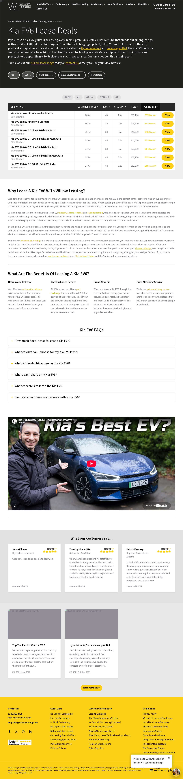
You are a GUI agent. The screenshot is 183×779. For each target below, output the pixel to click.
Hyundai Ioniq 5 (91, 48)
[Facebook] (9, 732)
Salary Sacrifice (96, 748)
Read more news (91, 687)
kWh (105, 107)
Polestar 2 (62, 212)
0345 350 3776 (15, 714)
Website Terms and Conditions (157, 718)
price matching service (158, 289)
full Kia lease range (42, 63)
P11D (134, 107)
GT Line (90, 97)
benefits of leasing (30, 240)
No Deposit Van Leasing (61, 726)
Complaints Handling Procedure (158, 739)
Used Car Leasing (80, 4)
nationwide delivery (32, 289)
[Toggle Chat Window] (176, 772)
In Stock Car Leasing (60, 722)
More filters (96, 75)
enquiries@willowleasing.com (23, 722)
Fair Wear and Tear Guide (101, 726)
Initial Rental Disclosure (154, 744)
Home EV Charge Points (100, 744)
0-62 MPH (119, 107)
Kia (12, 75)
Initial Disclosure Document (156, 722)
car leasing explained (58, 256)
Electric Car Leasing (59, 718)
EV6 (26, 75)
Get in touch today (85, 256)
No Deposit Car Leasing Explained (105, 722)
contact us (72, 63)
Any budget (45, 75)
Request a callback (165, 8)
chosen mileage (143, 248)
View (167, 115)
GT (116, 97)
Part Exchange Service (61, 744)
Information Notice (152, 731)
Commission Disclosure (154, 735)
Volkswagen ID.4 (117, 48)
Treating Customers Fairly (155, 726)
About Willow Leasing (99, 739)
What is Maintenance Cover (102, 731)
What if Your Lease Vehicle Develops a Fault (109, 735)
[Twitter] (16, 732)
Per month (149, 107)
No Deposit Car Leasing (61, 713)
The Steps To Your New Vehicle (104, 718)
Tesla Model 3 (76, 212)
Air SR (68, 97)
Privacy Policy (149, 713)
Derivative (17, 107)
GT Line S (104, 97)
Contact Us (41, 8)
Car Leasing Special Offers (62, 735)
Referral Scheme (58, 748)
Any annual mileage (70, 75)
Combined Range (87, 107)
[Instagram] (23, 732)
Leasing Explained (97, 713)
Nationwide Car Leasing (61, 731)
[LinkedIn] (30, 732)
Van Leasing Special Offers (63, 739)
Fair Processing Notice (154, 748)
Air (78, 97)
